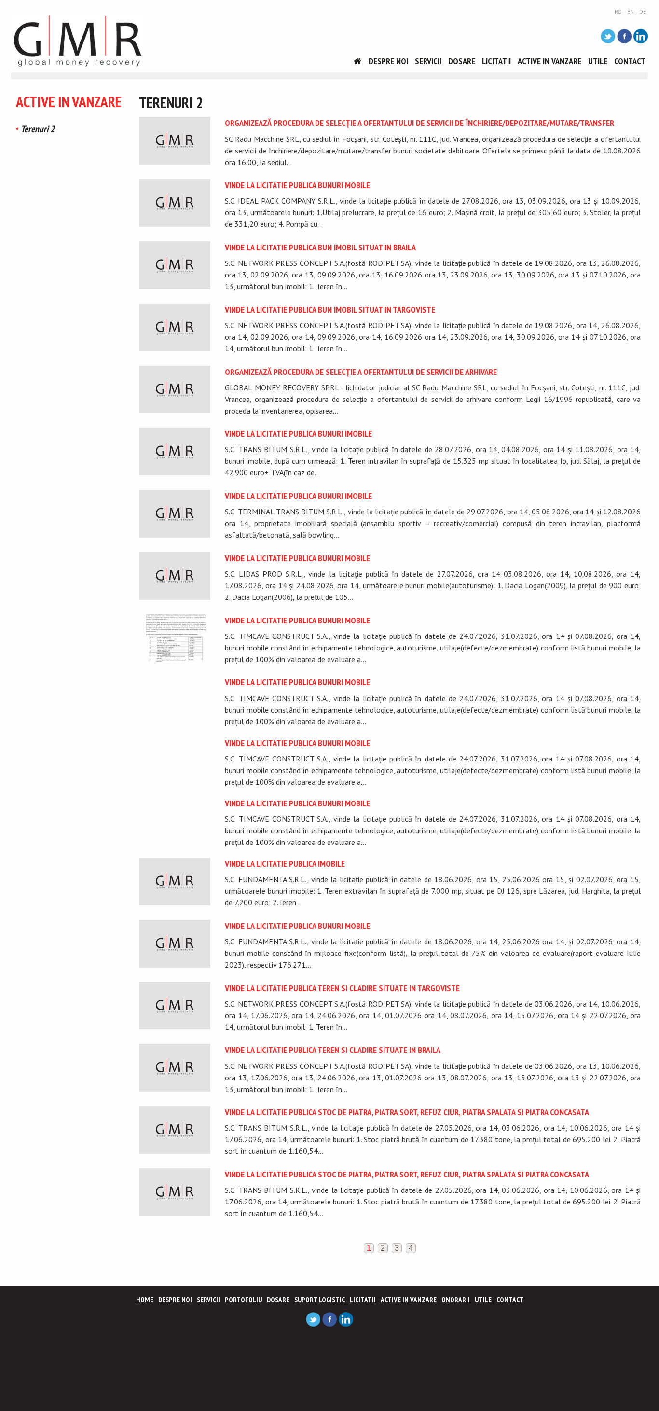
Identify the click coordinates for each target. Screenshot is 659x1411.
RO (618, 11)
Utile (597, 61)
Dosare (461, 61)
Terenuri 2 (38, 129)
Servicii (428, 61)
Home (144, 1299)
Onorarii (455, 1299)
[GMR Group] (78, 40)
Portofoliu (243, 1299)
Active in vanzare (549, 61)
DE (642, 11)
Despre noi (388, 61)
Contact (629, 61)
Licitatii (496, 61)
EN (630, 11)
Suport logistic (319, 1299)
